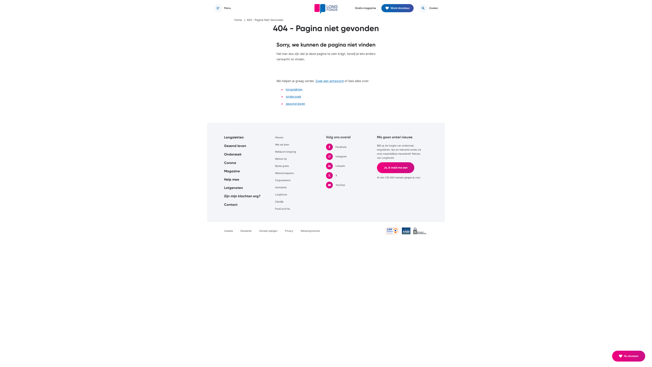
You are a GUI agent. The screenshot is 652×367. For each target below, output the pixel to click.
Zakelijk (279, 201)
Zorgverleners (283, 180)
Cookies (228, 230)
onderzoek (293, 96)
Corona (230, 163)
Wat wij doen (282, 144)
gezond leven (295, 104)
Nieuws (279, 137)
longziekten (294, 89)
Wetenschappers (284, 173)
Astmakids (281, 187)
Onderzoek (233, 154)
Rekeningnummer (310, 230)
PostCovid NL (282, 208)
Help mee (231, 179)
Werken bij (281, 158)
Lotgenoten (233, 188)
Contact (231, 205)
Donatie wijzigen (268, 230)
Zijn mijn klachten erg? (242, 196)
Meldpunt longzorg (285, 151)
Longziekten (234, 137)
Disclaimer (246, 230)
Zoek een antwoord (329, 81)
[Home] (326, 9)
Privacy (289, 230)
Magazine (232, 171)
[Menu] (218, 8)
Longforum (281, 194)
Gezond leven (235, 146)
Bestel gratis (282, 165)
